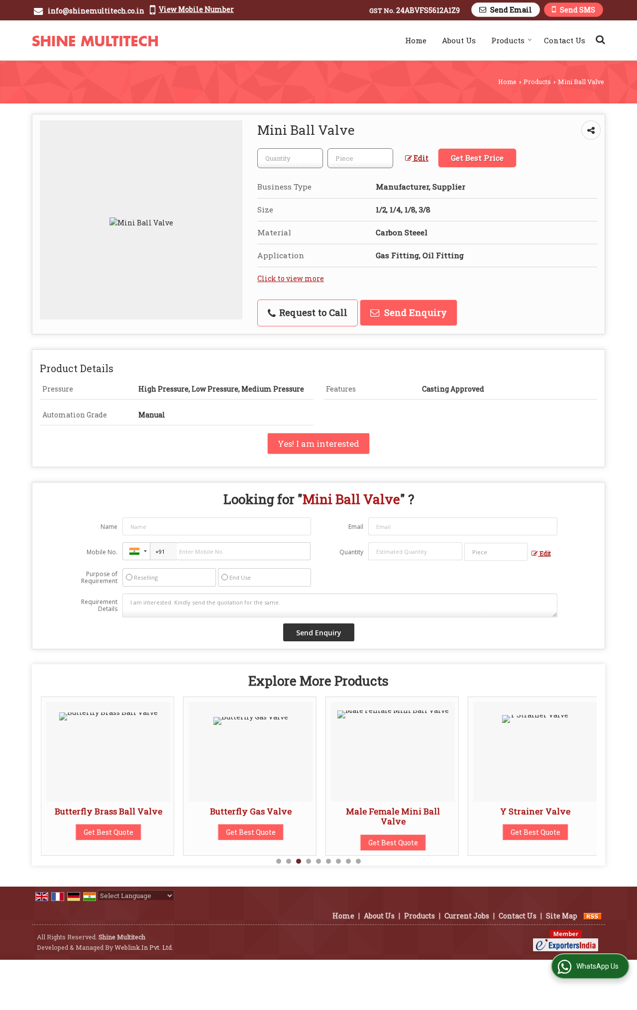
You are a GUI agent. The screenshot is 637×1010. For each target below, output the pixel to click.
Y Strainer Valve (535, 811)
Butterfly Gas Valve (251, 811)
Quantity (351, 552)
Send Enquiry (414, 312)
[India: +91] (136, 551)
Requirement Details (99, 605)
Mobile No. (102, 552)
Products (508, 40)
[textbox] (360, 158)
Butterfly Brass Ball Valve (108, 811)
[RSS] (593, 915)
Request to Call (312, 312)
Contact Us (564, 40)
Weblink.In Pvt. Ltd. (143, 947)
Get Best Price (477, 158)
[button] (196, 9)
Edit (420, 158)
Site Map (561, 915)
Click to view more (290, 278)
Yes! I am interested (318, 443)
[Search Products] (599, 39)
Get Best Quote (108, 832)
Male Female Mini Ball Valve (393, 816)
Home (415, 40)
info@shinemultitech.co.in (96, 10)
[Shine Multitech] (95, 40)
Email (355, 526)
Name (109, 526)
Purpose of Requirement (99, 578)
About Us (459, 40)
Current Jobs (466, 915)
